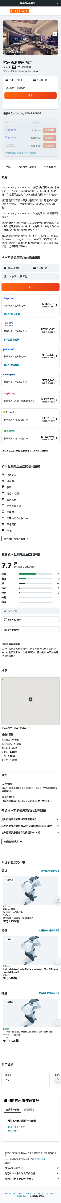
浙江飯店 (50, 1194)
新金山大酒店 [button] (9, 909)
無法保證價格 (39, 1159)
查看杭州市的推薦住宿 (49, 993)
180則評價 (26, 67)
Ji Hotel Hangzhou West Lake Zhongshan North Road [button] (28, 1031)
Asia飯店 (29, 1194)
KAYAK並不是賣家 (13, 1168)
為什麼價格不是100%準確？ (19, 1178)
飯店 (20, 1194)
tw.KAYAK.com (9, 1194)
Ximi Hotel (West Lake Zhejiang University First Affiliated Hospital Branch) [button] (30, 970)
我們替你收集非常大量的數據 (19, 1173)
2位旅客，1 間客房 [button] (16, 87)
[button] (57, 3)
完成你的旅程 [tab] (12, 1109)
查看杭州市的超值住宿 (49, 930)
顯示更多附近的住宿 (50, 870)
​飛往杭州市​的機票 (16, 1127)
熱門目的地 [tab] (29, 1109)
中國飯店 (39, 1194)
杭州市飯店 (13, 1131)
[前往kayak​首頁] (19, 11)
